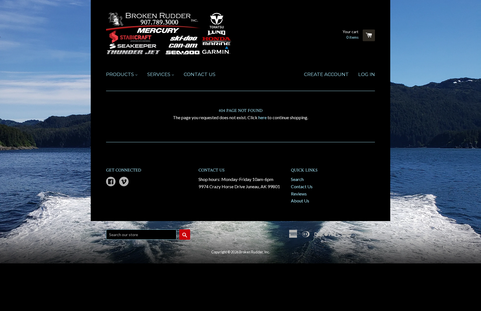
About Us (300, 200)
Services (159, 74)
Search (297, 179)
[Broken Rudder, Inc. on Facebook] (111, 182)
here (262, 117)
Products (120, 74)
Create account (326, 74)
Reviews (299, 193)
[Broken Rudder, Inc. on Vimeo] (124, 182)
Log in (366, 74)
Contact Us (199, 74)
